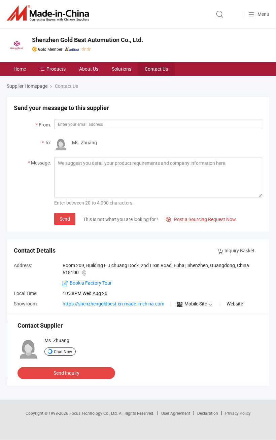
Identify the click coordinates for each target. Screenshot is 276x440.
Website (235, 303)
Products (56, 69)
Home (19, 69)
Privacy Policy (238, 413)
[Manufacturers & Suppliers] (49, 13)
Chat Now (63, 351)
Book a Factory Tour (91, 283)
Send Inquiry (66, 373)
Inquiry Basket (239, 250)
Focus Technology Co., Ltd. (94, 413)
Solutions (121, 69)
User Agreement (175, 413)
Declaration (207, 413)
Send (65, 219)
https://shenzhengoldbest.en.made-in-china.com (113, 303)
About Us (88, 69)
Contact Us (156, 69)
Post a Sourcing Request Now (201, 219)
